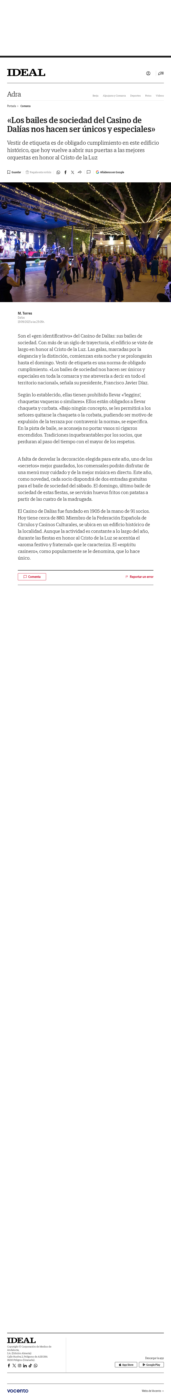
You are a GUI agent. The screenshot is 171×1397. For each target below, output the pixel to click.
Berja (95, 95)
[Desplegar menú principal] (161, 73)
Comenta (34, 577)
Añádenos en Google (112, 172)
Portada (11, 106)
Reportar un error (141, 577)
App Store (127, 1364)
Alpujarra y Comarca (114, 95)
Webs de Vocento (151, 1391)
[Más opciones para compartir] (79, 172)
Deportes (135, 95)
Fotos (148, 95)
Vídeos (160, 95)
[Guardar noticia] (14, 172)
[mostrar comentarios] (89, 172)
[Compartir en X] (72, 172)
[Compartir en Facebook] (65, 172)
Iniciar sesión (148, 73)
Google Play (153, 1364)
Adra (14, 94)
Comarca (25, 106)
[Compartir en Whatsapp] (58, 172)
